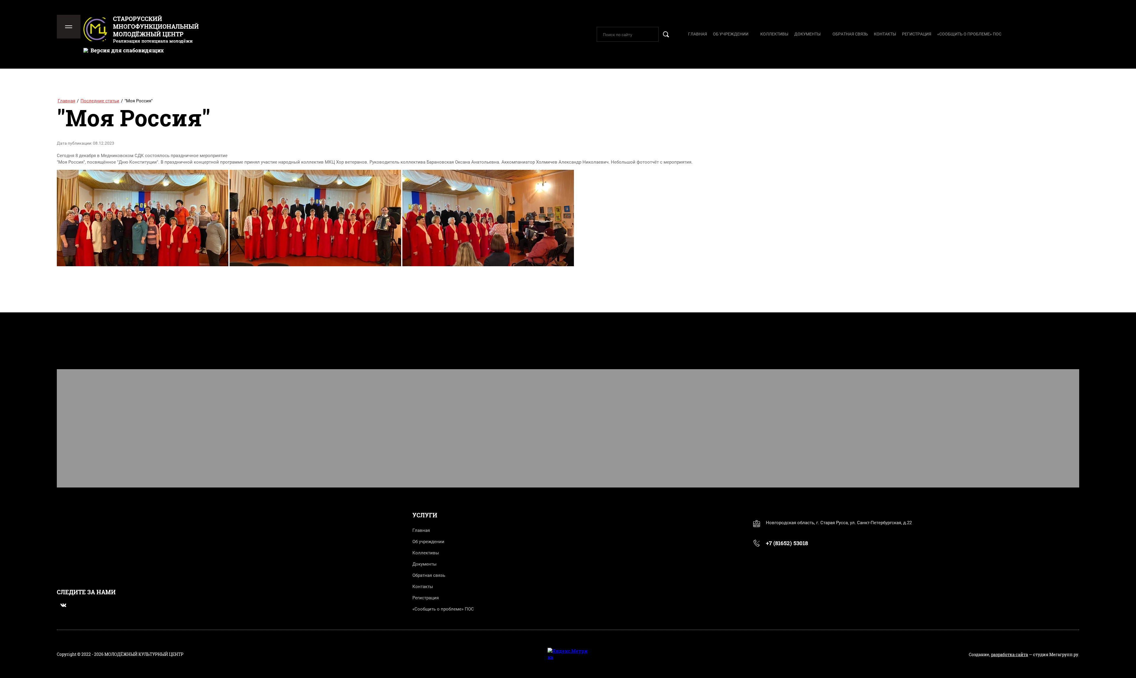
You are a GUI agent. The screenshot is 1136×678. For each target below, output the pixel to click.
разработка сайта (1009, 654)
